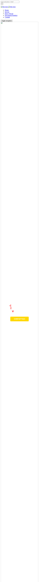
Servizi (7, 12)
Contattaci (19, 319)
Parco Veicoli (9, 14)
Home (7, 10)
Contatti (7, 17)
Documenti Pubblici (11, 15)
